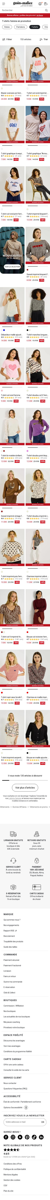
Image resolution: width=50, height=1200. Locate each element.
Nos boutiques (10, 1011)
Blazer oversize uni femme (12, 93)
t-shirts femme (15, 798)
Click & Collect (9, 993)
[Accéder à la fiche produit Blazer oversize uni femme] (12, 64)
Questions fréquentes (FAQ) (15, 1089)
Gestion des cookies (12, 1180)
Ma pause (12, 1022)
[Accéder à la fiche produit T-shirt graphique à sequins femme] (12, 124)
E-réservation (9, 987)
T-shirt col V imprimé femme (13, 637)
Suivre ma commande (13, 982)
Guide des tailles (10, 947)
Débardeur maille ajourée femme (15, 335)
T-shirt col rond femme (10, 395)
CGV (5, 1185)
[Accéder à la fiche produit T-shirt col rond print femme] (12, 185)
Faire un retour (10, 976)
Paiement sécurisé (11, 960)
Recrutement (9, 936)
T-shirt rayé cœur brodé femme (14, 697)
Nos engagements (11, 925)
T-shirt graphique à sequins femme (16, 153)
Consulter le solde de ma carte (16, 1070)
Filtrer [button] (9, 39)
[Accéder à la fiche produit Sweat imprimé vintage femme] (12, 487)
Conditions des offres (13, 1164)
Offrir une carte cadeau (13, 1065)
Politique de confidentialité (15, 1169)
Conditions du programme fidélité (18, 1051)
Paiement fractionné (12, 965)
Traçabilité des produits (13, 941)
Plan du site (8, 1191)
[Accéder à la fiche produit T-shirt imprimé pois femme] (12, 547)
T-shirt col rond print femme (13, 214)
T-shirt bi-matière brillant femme (15, 455)
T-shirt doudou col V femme (38, 395)
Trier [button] (46, 39)
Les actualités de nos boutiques (17, 1017)
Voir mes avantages (12, 1046)
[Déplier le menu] (4, 3)
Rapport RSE (9, 931)
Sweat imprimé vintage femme (14, 516)
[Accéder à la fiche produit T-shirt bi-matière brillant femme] (12, 426)
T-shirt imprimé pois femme (13, 576)
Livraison (7, 971)
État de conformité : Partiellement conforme (22, 1102)
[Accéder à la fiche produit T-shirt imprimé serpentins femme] (12, 728)
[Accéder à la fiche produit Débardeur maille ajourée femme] (12, 305)
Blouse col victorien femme (38, 637)
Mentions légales (11, 1175)
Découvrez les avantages (14, 1041)
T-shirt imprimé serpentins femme (15, 758)
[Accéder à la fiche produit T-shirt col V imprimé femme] (12, 607)
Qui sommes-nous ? (12, 920)
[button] (26, 1107)
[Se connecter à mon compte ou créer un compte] (40, 3)
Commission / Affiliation (14, 1006)
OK (42, 1122)
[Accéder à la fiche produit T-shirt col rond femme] (12, 366)
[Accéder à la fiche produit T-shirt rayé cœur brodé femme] (12, 668)
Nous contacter (10, 1083)
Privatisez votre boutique (14, 1027)
